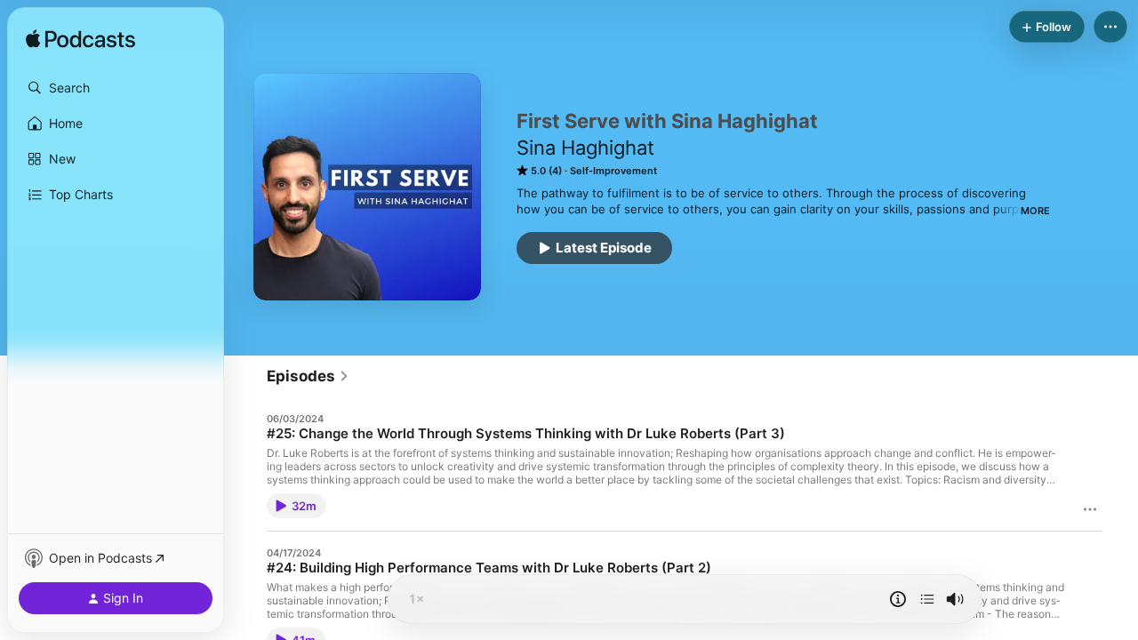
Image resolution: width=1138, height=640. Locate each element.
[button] (116, 88)
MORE (1035, 210)
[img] (80, 40)
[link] (308, 376)
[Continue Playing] (927, 599)
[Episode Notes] (898, 599)
